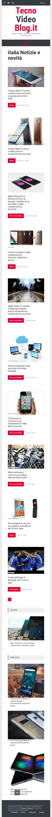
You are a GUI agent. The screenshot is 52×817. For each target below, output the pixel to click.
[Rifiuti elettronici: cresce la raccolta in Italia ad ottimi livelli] (26, 457)
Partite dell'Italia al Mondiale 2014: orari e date (18, 580)
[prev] (17, 666)
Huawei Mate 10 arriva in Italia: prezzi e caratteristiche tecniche (19, 151)
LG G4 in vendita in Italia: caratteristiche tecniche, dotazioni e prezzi (19, 256)
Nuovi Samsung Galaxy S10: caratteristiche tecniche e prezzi (20, 742)
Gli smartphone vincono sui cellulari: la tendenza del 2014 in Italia (19, 526)
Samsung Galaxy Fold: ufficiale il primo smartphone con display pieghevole (21, 791)
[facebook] (4, 3)
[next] (17, 792)
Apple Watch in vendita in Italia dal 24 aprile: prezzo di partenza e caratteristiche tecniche (19, 310)
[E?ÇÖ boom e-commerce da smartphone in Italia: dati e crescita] (26, 403)
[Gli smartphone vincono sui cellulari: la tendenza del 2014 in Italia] (26, 509)
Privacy (23, 812)
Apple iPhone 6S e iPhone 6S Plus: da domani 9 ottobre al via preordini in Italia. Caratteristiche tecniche (18, 202)
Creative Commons (27, 809)
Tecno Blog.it (26, 19)
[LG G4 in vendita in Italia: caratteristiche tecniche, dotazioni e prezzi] (26, 238)
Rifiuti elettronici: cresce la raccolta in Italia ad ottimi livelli (17, 475)
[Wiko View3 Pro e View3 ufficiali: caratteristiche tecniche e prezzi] (26, 628)
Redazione (32, 812)
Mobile (12, 105)
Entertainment (14, 589)
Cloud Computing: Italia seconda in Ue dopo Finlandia (19, 368)
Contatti (41, 812)
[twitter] (8, 3)
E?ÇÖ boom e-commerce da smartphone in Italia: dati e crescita (17, 422)
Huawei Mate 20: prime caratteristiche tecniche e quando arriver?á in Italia (19, 94)
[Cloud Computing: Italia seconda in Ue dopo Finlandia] (26, 348)
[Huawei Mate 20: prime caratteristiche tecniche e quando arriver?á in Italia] (26, 77)
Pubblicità (14, 812)
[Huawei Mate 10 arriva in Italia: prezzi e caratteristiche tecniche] (26, 131)
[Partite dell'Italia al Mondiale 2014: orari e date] (26, 560)
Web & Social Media (16, 216)
